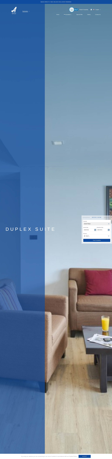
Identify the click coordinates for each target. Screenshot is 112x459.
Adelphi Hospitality (83, 9)
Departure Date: (100, 227)
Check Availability (97, 240)
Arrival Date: (85, 227)
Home (57, 14)
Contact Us (98, 14)
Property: (85, 221)
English (97, 9)
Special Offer (79, 14)
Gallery (89, 14)
